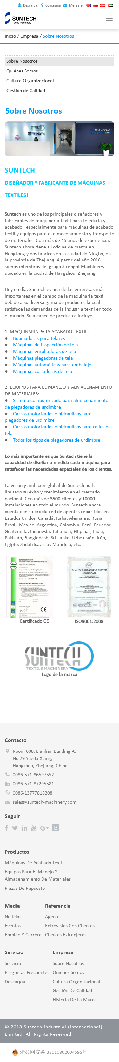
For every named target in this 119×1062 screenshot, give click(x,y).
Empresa (29, 36)
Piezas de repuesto (25, 888)
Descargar (30, 6)
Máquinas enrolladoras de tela (44, 351)
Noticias (13, 917)
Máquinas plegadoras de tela (43, 358)
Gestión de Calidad (25, 90)
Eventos (13, 925)
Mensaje (75, 6)
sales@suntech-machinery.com (44, 802)
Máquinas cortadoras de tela (42, 371)
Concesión (52, 6)
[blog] (55, 828)
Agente (52, 917)
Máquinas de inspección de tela (45, 345)
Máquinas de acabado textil (34, 862)
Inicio (10, 36)
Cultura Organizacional (30, 81)
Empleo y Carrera (23, 935)
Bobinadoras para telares (39, 338)
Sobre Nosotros (21, 61)
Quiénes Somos (22, 71)
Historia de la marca (75, 999)
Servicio (13, 963)
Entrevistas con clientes (70, 925)
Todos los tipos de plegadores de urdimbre (56, 440)
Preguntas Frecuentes (27, 972)
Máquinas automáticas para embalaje (52, 365)
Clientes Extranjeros (65, 935)
